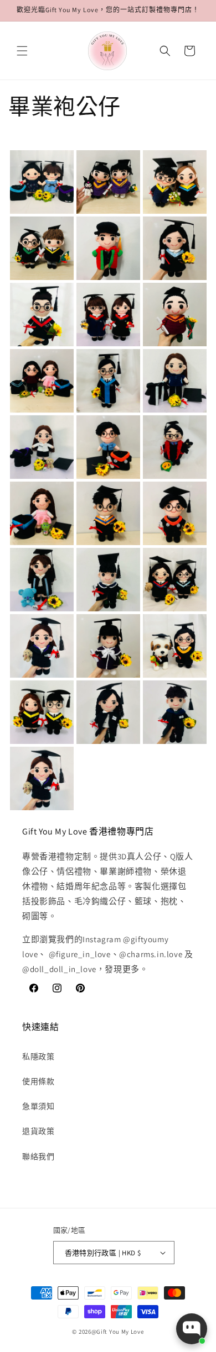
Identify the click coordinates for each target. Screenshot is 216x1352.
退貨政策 (38, 1131)
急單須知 (38, 1106)
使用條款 (38, 1081)
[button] (22, 51)
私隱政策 (38, 1056)
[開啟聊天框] (191, 1328)
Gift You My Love (119, 1331)
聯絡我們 (38, 1156)
